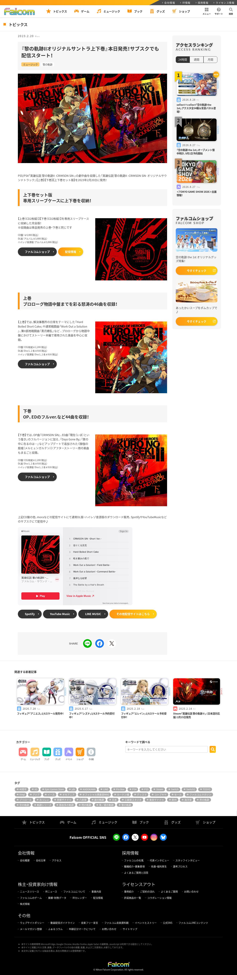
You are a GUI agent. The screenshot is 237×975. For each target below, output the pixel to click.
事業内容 (96, 891)
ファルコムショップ (37, 252)
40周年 (23, 789)
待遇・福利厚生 (159, 866)
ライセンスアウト (138, 884)
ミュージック (30, 64)
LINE (105, 789)
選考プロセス (180, 866)
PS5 (146, 789)
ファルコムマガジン (200, 794)
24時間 (182, 59)
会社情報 (169, 2)
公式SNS (167, 922)
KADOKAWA (89, 789)
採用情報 (203, 2)
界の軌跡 (204, 799)
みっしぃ (44, 799)
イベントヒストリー (146, 922)
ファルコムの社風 (133, 860)
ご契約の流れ (147, 891)
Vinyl (22, 794)
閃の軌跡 (86, 805)
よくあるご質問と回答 (136, 872)
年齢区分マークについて (82, 929)
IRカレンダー (80, 897)
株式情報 (25, 904)
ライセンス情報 (225, 2)
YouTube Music (60, 614)
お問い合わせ (191, 891)
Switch (175, 789)
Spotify (30, 614)
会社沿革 (41, 860)
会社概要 (25, 860)
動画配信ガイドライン (62, 922)
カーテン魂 (123, 794)
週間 (196, 59)
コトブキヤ (160, 794)
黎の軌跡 (47, 64)
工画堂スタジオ (133, 799)
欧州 (174, 799)
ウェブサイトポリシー (32, 922)
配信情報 (70, 252)
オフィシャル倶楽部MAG (95, 794)
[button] (207, 11)
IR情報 (186, 2)
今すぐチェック (196, 270)
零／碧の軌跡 (106, 805)
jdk (73, 789)
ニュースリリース (29, 891)
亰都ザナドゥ (64, 799)
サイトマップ (130, 929)
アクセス (56, 860)
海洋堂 (188, 799)
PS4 (134, 789)
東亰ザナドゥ (156, 799)
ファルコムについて (74, 891)
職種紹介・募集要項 (134, 866)
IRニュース (51, 891)
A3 (36, 789)
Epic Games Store (54, 789)
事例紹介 (129, 891)
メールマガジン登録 (31, 929)
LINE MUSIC (93, 614)
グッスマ (142, 794)
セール (178, 794)
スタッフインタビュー (187, 860)
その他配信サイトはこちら (133, 614)
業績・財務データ (57, 897)
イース (51, 794)
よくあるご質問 (169, 891)
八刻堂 (83, 799)
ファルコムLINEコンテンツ (193, 922)
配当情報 (98, 897)
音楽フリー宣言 (89, 922)
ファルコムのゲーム (31, 897)
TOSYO (206, 789)
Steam (159, 789)
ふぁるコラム (55, 929)
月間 (210, 59)
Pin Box (120, 789)
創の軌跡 (99, 799)
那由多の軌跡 (66, 805)
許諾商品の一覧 (132, 897)
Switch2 (190, 789)
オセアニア (68, 794)
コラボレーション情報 (159, 897)
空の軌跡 (24, 805)
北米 (114, 799)
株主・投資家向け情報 (37, 884)
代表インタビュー (159, 860)
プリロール (25, 799)
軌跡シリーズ (44, 805)
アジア (36, 794)
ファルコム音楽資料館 (116, 922)
